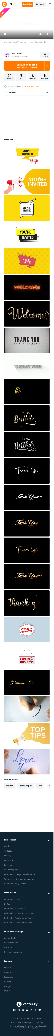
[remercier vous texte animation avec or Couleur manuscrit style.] (26, 390)
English (7, 972)
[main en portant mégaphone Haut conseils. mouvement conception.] (26, 734)
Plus (6, 996)
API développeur (11, 868)
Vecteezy (8, 850)
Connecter (40, 4)
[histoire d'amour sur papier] (26, 760)
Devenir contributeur (13, 957)
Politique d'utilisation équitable (26, 1033)
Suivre (45, 56)
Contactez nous (11, 948)
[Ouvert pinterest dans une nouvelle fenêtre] (26, 1015)
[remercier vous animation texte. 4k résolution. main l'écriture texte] (26, 365)
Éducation (8, 864)
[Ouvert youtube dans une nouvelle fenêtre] (39, 1015)
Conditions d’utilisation (14, 1031)
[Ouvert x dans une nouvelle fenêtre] (34, 1015)
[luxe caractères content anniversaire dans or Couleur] (26, 681)
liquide (9, 784)
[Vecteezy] (4, 4)
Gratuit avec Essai (27, 66)
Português (8, 982)
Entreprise (8, 859)
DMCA (7, 906)
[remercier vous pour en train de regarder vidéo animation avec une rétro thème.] (26, 339)
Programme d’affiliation (14, 910)
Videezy (7, 854)
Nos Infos (8, 952)
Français (8, 991)
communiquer (25, 784)
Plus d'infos (11, 91)
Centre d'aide (10, 943)
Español (7, 977)
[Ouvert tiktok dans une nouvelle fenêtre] (30, 1015)
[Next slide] (43, 784)
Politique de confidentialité (36, 1031)
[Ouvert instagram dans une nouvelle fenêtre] (18, 1015)
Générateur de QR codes (15, 886)
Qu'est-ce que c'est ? (31, 86)
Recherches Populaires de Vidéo (18, 927)
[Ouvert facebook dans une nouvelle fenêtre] (13, 1015)
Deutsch (7, 986)
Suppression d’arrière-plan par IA (19, 881)
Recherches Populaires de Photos (18, 923)
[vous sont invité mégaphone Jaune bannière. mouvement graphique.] (26, 180)
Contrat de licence (12, 901)
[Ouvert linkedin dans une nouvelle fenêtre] (22, 1015)
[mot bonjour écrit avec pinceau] (26, 707)
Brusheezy (8, 845)
